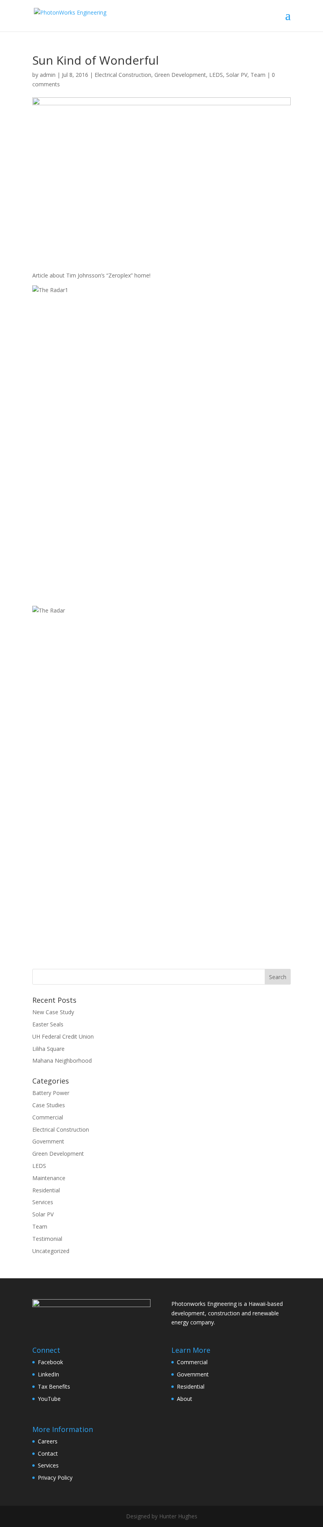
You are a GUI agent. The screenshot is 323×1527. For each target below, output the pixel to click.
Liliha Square (48, 1048)
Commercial (47, 1117)
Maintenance (48, 1178)
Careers (48, 1441)
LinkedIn (48, 1374)
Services (42, 1202)
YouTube (49, 1398)
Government (48, 1141)
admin (48, 74)
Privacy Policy (55, 1477)
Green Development (180, 74)
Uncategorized (50, 1251)
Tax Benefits (54, 1386)
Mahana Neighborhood (62, 1060)
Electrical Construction (123, 74)
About (184, 1398)
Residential (46, 1190)
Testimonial (47, 1238)
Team (258, 74)
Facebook (50, 1362)
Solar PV (236, 74)
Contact (48, 1453)
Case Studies (48, 1105)
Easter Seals (47, 1024)
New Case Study (53, 1012)
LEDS (216, 74)
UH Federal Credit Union (63, 1036)
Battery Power (50, 1093)
